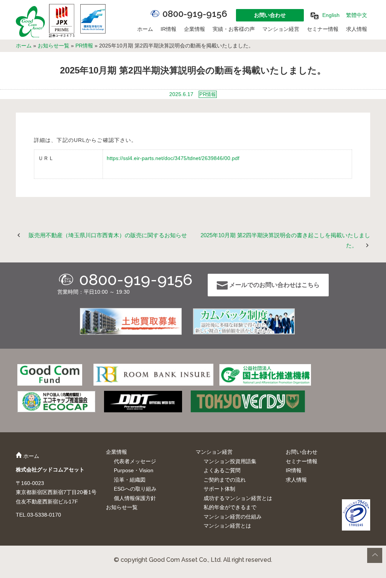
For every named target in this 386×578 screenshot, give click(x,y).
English (331, 15)
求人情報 (356, 29)
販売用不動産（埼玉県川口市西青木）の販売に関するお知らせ (108, 235)
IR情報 (168, 29)
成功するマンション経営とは (238, 498)
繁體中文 (356, 15)
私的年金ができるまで (230, 507)
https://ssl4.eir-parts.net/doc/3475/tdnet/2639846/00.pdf (173, 158)
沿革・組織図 (130, 480)
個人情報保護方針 (135, 498)
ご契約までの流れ (225, 480)
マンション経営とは (227, 526)
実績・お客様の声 (234, 29)
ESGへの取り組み (135, 489)
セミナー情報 (323, 29)
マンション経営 (280, 29)
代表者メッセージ (135, 461)
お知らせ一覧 (53, 46)
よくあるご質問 (222, 470)
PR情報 (84, 46)
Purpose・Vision (133, 470)
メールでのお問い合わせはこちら (274, 285)
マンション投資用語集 (230, 461)
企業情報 (194, 29)
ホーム (145, 29)
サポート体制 (219, 489)
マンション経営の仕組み (233, 517)
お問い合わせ (270, 15)
